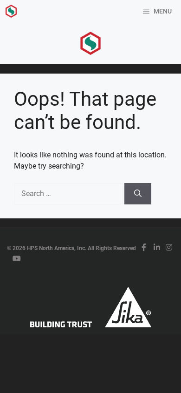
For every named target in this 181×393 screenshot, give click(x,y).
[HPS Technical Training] (11, 11)
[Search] (137, 193)
